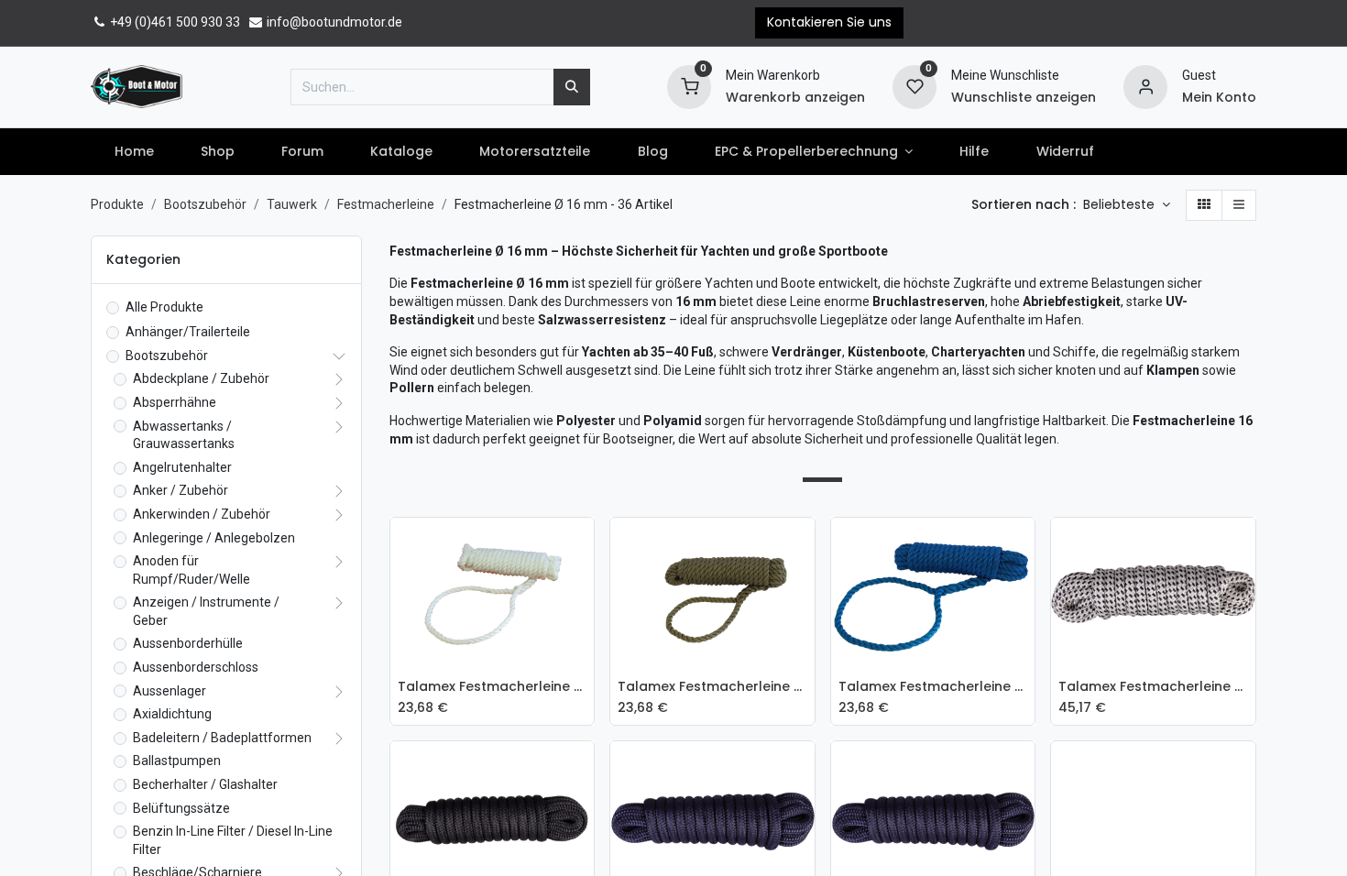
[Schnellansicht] (584, 545)
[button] (1126, 205)
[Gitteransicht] (1204, 205)
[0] (689, 85)
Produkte (117, 204)
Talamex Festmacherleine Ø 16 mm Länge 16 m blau (933, 686)
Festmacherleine (385, 204)
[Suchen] (571, 87)
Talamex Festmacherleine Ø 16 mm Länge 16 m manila (712, 686)
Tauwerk (292, 204)
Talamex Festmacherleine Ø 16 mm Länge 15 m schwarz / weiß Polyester (1153, 686)
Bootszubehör (205, 204)
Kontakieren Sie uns (829, 22)
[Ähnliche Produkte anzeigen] (584, 669)
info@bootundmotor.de (333, 22)
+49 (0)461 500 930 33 (173, 22)
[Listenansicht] (1238, 205)
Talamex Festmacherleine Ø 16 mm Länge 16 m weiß (492, 686)
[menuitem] (134, 152)
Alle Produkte (164, 307)
